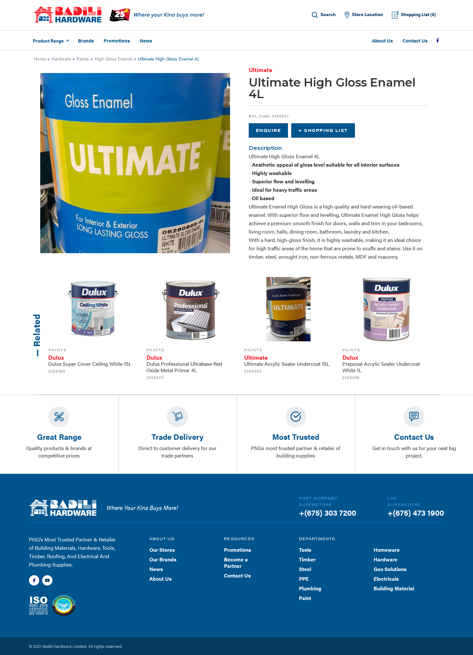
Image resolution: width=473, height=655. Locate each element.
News (146, 40)
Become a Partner (236, 562)
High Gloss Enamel (113, 58)
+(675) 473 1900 (415, 512)
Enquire (268, 130)
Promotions (117, 40)
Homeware (387, 549)
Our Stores (162, 549)
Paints (83, 58)
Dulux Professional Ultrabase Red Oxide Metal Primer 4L (184, 367)
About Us (382, 40)
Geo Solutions (390, 569)
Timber (307, 559)
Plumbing (310, 588)
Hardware (61, 58)
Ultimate (260, 70)
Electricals (386, 578)
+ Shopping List (323, 130)
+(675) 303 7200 (327, 512)
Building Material (394, 588)
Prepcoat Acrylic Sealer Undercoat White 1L (381, 367)
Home (40, 58)
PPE (304, 578)
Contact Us (415, 40)
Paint (305, 598)
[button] (50, 40)
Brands (86, 40)
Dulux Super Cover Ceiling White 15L (90, 363)
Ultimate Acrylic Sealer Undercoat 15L (286, 363)
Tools (305, 549)
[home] (67, 14)
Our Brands (162, 559)
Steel (305, 569)
